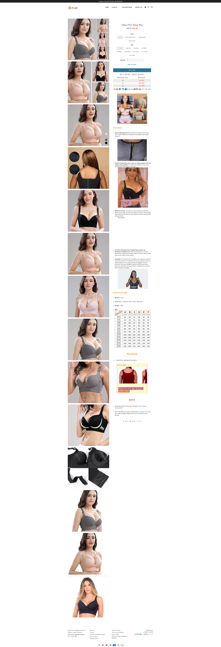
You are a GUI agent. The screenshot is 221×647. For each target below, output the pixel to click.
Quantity (122, 60)
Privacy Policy (93, 636)
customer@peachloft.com (78, 630)
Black (120, 37)
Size (132, 45)
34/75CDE (120, 48)
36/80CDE (128, 48)
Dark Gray (132, 40)
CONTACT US (138, 7)
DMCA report (149, 630)
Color (132, 34)
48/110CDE (144, 51)
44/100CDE (127, 51)
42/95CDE (119, 51)
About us (92, 630)
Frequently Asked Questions (97, 634)
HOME (107, 7)
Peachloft (150, 632)
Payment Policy (116, 630)
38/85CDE (136, 48)
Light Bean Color (130, 37)
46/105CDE (136, 51)
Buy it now (132, 70)
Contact (92, 632)
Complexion (141, 37)
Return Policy (115, 634)
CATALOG (114, 7)
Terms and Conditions (118, 632)
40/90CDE (143, 48)
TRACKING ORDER (127, 7)
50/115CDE (132, 55)
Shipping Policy (94, 638)
